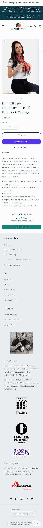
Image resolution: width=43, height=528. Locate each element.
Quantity (5, 122)
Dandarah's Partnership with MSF (17, 260)
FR (28, 26)
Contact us (8, 279)
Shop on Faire (9, 325)
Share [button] (6, 152)
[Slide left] (16, 98)
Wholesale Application (13, 320)
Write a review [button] (22, 227)
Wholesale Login (10, 314)
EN (31, 26)
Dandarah (12, 522)
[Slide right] (26, 98)
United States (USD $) (20, 514)
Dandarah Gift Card (12, 265)
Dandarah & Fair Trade (13, 249)
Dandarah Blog (10, 255)
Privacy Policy (9, 295)
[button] (2, 26)
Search (7, 284)
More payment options (21, 147)
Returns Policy (9, 290)
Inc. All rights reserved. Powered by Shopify (25, 522)
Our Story (8, 244)
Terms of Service (10, 300)
